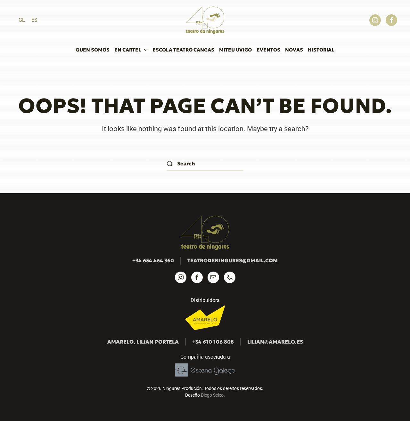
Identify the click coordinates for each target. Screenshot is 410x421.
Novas (294, 50)
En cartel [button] (127, 50)
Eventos (268, 50)
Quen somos (93, 50)
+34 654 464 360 (153, 260)
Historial (321, 50)
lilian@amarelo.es (275, 341)
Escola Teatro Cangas (183, 50)
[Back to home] (205, 20)
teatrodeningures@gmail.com (232, 260)
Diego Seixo (212, 395)
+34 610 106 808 (213, 341)
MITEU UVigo (235, 50)
